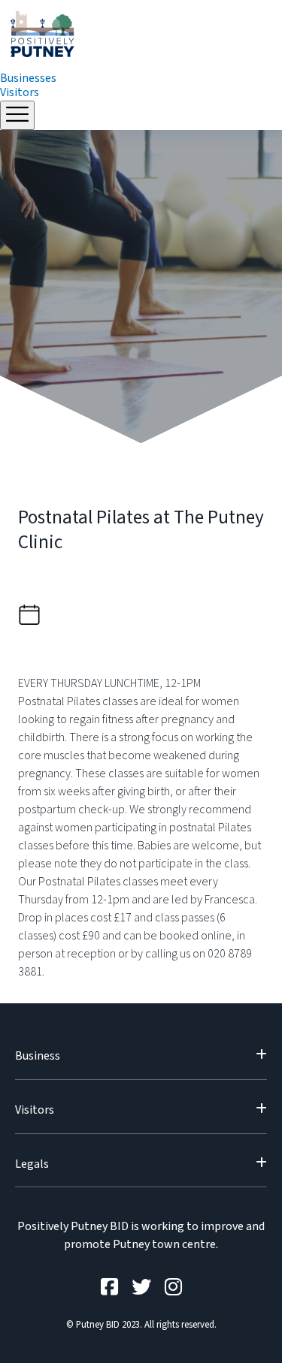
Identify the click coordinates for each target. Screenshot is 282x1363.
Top (265, 1342)
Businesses (28, 78)
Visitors (19, 92)
